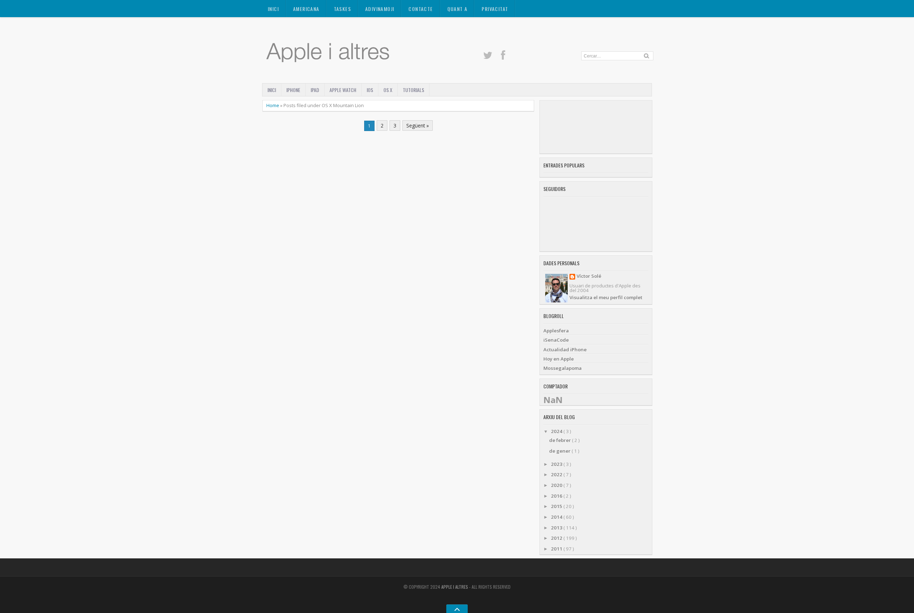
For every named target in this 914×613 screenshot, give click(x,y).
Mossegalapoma (562, 368)
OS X (387, 90)
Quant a (457, 8)
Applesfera (556, 330)
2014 (557, 517)
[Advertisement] (595, 127)
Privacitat (495, 8)
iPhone (293, 90)
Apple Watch (343, 90)
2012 (557, 538)
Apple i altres (455, 587)
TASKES (342, 8)
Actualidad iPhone (565, 349)
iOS (370, 90)
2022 (557, 474)
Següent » (417, 125)
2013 (557, 527)
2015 (557, 506)
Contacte (420, 8)
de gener (560, 451)
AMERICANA (306, 8)
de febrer (560, 440)
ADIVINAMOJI (379, 8)
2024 (557, 431)
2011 (557, 549)
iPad (315, 90)
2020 (557, 485)
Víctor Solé (589, 276)
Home (273, 105)
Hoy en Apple (558, 359)
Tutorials (413, 90)
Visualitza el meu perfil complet (605, 297)
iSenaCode (556, 340)
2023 (557, 464)
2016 (557, 496)
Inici (273, 8)
